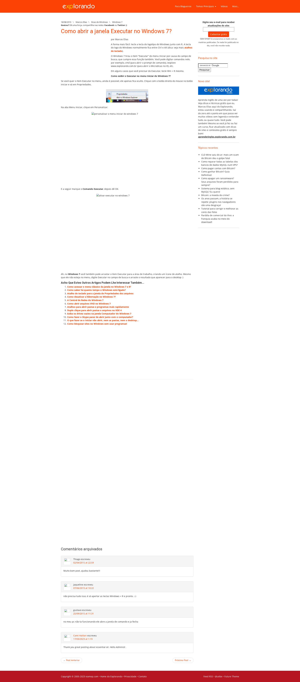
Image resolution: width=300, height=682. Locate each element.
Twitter (121, 25)
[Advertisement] (84, 57)
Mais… (235, 6)
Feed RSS (208, 676)
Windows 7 (117, 22)
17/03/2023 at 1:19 (82, 638)
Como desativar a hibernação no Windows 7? (91, 296)
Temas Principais (205, 6)
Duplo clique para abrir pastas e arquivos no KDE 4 (94, 310)
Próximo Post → (183, 660)
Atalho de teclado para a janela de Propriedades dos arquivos (100, 293)
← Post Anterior (71, 660)
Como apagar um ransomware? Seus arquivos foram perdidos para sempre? (219, 182)
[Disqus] (127, 426)
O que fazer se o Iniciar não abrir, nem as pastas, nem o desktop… (103, 320)
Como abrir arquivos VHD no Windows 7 (89, 303)
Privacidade (130, 676)
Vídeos (224, 6)
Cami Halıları (80, 635)
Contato (142, 676)
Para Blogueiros (183, 6)
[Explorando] (79, 5)
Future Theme (231, 676)
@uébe (218, 676)
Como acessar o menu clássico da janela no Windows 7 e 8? (99, 286)
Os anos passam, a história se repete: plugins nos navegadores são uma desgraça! (218, 202)
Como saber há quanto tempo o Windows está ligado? (96, 290)
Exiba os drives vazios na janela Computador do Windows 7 (99, 313)
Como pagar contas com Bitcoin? (218, 168)
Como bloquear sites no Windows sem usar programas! (97, 323)
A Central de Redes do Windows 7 (85, 300)
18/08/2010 (66, 22)
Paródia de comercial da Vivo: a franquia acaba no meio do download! (217, 219)
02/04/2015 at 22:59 (83, 562)
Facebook (109, 25)
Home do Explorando (111, 676)
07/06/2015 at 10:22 (83, 588)
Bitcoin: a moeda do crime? (215, 195)
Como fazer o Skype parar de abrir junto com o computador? (100, 317)
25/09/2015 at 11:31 (83, 613)
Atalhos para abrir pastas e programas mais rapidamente (98, 306)
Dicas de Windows (99, 22)
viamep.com (92, 676)
